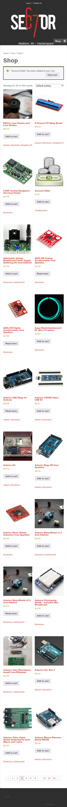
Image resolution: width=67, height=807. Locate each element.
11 (44, 778)
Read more (42, 273)
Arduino (6, 145)
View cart (52, 75)
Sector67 (13, 797)
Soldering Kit (19, 282)
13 (54, 778)
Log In (28, 3)
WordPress (59, 804)
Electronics (15, 145)
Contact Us (37, 3)
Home (6, 53)
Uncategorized (41, 210)
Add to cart (11, 136)
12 (49, 778)
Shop (12, 53)
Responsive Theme (37, 804)
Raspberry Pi (26, 145)
